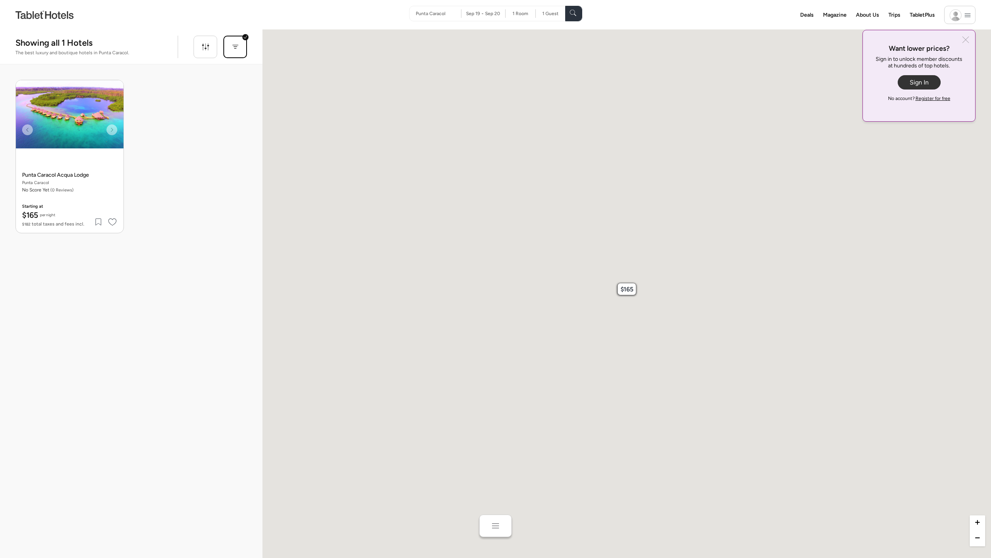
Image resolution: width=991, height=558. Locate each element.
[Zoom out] (977, 538)
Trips (894, 15)
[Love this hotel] (112, 222)
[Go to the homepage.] (44, 14)
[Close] (965, 40)
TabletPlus (922, 15)
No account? (919, 98)
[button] (626, 289)
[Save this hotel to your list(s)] (98, 222)
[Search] (574, 13)
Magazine (835, 15)
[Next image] (111, 129)
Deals (807, 15)
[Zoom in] (977, 523)
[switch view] (495, 526)
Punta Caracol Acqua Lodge (55, 175)
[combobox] (438, 13)
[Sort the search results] (235, 47)
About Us (867, 15)
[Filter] (205, 47)
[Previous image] (27, 129)
